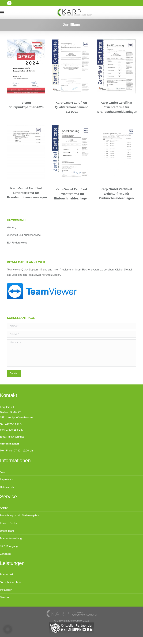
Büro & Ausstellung (11, 538)
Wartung (11, 227)
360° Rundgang (9, 546)
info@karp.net (16, 436)
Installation (6, 589)
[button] (7, 629)
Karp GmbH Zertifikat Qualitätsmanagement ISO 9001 (71, 107)
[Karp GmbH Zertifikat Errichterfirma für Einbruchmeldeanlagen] (71, 152)
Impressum (6, 479)
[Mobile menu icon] (2, 12)
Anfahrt (4, 507)
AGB (3, 471)
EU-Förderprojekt (17, 242)
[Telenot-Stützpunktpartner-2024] (26, 66)
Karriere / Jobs (8, 523)
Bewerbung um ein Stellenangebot (19, 515)
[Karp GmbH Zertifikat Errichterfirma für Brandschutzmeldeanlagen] (116, 66)
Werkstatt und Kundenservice (24, 234)
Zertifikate (5, 553)
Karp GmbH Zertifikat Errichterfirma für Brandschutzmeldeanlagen (117, 107)
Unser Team (7, 530)
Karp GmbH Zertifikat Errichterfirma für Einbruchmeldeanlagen (71, 194)
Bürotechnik (7, 574)
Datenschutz (7, 487)
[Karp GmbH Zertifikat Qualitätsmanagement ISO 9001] (71, 66)
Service (4, 597)
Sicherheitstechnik (10, 582)
